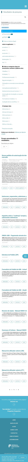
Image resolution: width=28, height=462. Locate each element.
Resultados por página (7, 143)
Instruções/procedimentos (10, 88)
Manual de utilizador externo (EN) (13, 351)
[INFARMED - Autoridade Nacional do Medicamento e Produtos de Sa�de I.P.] (8, 6)
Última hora (6, 109)
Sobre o (14, 429)
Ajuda (14, 426)
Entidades (6, 74)
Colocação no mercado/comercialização (13, 84)
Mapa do (14, 423)
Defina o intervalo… (7, 124)
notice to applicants (8, 44)
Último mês (6, 118)
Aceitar (22, 457)
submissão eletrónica (9, 56)
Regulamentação (8, 80)
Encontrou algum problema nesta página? (14, 400)
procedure (6, 47)
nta (4, 62)
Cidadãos (6, 71)
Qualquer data (7, 106)
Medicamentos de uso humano (11, 91)
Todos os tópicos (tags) (9, 41)
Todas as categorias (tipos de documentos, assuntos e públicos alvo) (12, 67)
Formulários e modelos (9, 99)
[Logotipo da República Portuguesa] (14, 446)
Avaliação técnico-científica (10, 102)
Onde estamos (14, 436)
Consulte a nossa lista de (14, 410)
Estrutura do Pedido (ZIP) (10, 255)
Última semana (7, 115)
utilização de (19, 460)
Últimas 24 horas (7, 112)
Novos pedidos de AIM (14, 161)
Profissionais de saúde (9, 77)
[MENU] (25, 6)
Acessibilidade (14, 439)
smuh (5, 50)
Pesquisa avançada (7, 128)
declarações (6, 59)
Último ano (6, 121)
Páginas (6, 37)
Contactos (14, 433)
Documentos (7, 34)
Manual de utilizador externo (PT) (13, 370)
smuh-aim (6, 53)
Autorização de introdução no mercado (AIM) (12, 95)
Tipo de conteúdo (8, 31)
